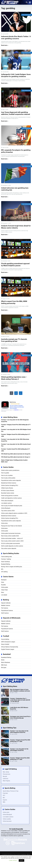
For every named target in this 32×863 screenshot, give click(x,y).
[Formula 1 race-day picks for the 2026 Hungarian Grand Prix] (5, 737)
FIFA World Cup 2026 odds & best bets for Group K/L (15, 454)
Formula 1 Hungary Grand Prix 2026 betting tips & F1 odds (16, 425)
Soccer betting (5, 639)
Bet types (3, 667)
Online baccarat (7, 821)
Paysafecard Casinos (7, 610)
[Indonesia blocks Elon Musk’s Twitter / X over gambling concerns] (16, 22)
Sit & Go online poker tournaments (10, 543)
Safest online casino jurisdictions (10, 470)
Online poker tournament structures (10, 533)
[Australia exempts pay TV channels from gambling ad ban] (16, 324)
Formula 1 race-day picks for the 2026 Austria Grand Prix (16, 445)
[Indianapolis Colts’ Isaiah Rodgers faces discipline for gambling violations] (16, 60)
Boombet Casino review (7, 493)
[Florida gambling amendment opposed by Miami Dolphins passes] (16, 249)
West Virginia (6, 781)
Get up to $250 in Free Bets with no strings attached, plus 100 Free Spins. (17, 407)
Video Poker (4, 590)
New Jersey (6, 772)
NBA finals (4, 665)
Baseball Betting (5, 564)
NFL (2, 569)
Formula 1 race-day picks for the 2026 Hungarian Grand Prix (15, 420)
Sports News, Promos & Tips (10, 791)
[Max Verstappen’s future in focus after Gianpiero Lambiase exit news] (5, 696)
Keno (2, 592)
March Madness (5, 662)
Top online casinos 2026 (8, 510)
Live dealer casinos (6, 503)
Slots (2, 582)
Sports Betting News (26, 14)
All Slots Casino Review (7, 490)
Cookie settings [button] (13, 860)
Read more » (4, 45)
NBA (4, 802)
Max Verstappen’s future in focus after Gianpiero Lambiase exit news (20, 690)
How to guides (5, 473)
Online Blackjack (5, 508)
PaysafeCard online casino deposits (11, 480)
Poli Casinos (4, 608)
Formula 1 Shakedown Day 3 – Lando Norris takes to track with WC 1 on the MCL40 (20, 700)
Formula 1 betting (6, 559)
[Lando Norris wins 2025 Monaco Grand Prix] (5, 714)
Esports (5, 800)
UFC (4, 795)
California (5, 778)
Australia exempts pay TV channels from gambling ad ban (14, 340)
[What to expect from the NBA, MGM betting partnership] (16, 287)
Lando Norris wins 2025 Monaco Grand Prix (19, 708)
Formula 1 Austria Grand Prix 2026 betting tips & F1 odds (15, 450)
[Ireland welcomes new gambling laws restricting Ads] (16, 173)
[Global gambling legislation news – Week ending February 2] (16, 362)
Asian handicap (5, 561)
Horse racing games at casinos (9, 495)
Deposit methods (5, 603)
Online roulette (7, 819)
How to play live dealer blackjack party (11, 505)
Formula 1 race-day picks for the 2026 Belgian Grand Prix (16, 430)
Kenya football (5, 644)
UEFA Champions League (8, 641)
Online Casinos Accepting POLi (9, 485)
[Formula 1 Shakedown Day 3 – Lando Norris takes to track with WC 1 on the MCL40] (5, 705)
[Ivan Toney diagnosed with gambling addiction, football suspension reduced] (16, 97)
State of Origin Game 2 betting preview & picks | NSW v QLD (14, 461)
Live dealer (4, 595)
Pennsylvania (6, 774)
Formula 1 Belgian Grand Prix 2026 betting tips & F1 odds (15, 435)
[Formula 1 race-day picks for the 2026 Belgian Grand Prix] (5, 755)
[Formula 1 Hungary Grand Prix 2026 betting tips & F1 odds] (5, 746)
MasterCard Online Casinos (8, 483)
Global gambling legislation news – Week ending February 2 (14, 378)
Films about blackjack (7, 500)
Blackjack (3, 579)
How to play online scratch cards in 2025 (12, 541)
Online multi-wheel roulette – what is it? (12, 538)
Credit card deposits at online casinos (11, 498)
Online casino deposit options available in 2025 (14, 513)
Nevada (5, 776)
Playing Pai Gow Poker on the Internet (11, 526)
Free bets (5, 793)
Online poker (4, 531)
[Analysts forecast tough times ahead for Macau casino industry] (16, 211)
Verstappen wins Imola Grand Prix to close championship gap (20, 717)
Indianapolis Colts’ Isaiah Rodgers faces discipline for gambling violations (16, 75)
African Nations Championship (9, 647)
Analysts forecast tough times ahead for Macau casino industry (16, 227)
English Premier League (7, 649)
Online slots (4, 523)
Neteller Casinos (5, 605)
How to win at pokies (7, 475)
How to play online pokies (8, 478)
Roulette (3, 585)
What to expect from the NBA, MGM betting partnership (14, 302)
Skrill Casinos (5, 613)
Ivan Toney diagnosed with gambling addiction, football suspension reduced (15, 113)
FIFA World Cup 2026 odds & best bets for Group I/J (15, 457)
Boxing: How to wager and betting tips (11, 566)
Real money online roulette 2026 (10, 536)
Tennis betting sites (6, 556)
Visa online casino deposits (8, 548)
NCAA (2, 660)
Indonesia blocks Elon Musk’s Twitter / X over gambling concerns (16, 37)
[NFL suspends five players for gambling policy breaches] (16, 135)
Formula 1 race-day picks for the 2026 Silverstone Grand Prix (15, 440)
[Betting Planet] (9, 2)
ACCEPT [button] (21, 860)
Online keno (4, 528)
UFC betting (4, 571)
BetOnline (16, 409)
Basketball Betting (6, 657)
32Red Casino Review (7, 488)
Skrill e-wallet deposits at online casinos (12, 546)
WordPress (23, 854)
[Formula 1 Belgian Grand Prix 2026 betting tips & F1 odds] (5, 764)
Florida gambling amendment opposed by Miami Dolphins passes (15, 265)
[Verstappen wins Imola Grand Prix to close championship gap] (5, 723)
